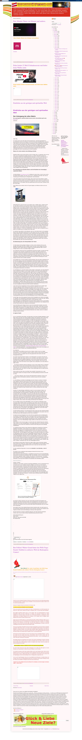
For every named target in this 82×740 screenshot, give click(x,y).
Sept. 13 (56, 91)
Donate (28, 541)
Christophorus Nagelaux (19, 709)
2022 (54, 123)
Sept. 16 (56, 86)
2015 (54, 133)
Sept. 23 (56, 47)
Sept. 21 (56, 79)
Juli (54, 112)
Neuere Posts (15, 685)
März (55, 118)
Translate (59, 24)
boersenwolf (46, 716)
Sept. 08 (56, 98)
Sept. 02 (56, 107)
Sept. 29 (56, 38)
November (56, 32)
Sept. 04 (56, 104)
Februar (55, 119)
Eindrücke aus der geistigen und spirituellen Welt (30, 103)
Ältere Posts (47, 685)
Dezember (56, 31)
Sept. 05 (56, 103)
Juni (54, 113)
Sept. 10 (56, 95)
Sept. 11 (56, 94)
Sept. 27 (56, 41)
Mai (54, 115)
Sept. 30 (56, 37)
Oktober (55, 34)
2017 (54, 130)
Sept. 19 (56, 82)
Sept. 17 (56, 85)
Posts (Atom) (19, 687)
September (56, 35)
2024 (54, 28)
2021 (54, 124)
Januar (55, 121)
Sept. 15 (56, 88)
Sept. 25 (56, 44)
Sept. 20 (56, 80)
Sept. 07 (56, 100)
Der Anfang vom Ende (24, 174)
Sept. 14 (56, 89)
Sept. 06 (56, 101)
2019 (54, 127)
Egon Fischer (15, 119)
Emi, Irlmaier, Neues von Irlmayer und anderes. (29, 21)
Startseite (31, 685)
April (55, 116)
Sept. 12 (56, 92)
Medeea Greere (20, 576)
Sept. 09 (56, 97)
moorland (15, 51)
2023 (54, 30)
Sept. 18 (56, 83)
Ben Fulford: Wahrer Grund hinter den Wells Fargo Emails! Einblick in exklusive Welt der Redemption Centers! (30, 549)
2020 (54, 126)
